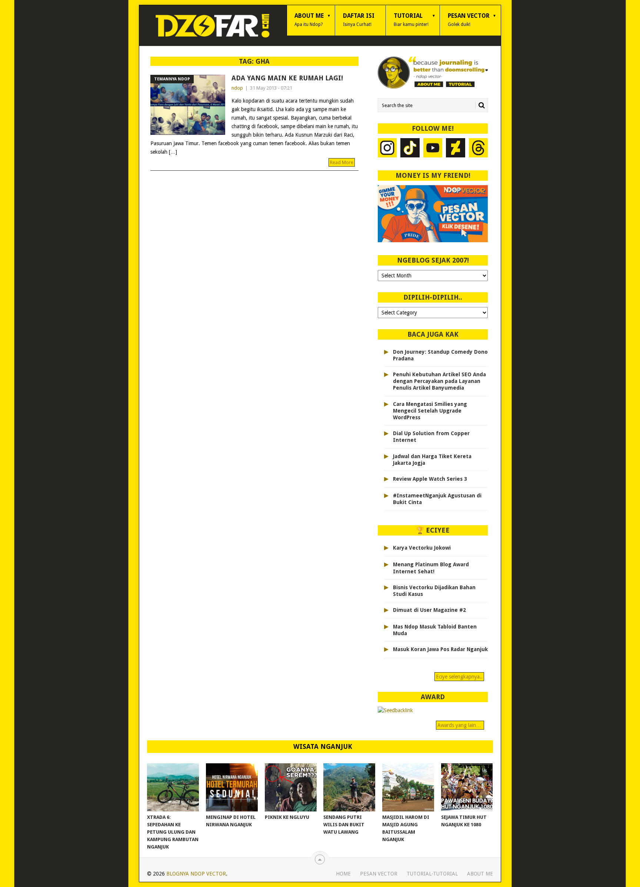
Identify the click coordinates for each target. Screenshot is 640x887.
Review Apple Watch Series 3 (430, 479)
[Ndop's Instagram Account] (387, 148)
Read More (341, 162)
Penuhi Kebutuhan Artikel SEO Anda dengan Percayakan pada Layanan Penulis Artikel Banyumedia (439, 381)
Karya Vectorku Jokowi (422, 548)
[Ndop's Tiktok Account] (410, 148)
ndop (237, 88)
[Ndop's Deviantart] (455, 148)
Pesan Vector (469, 19)
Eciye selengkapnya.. (459, 677)
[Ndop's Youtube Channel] (433, 148)
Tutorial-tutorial (432, 874)
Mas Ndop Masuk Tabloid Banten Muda (435, 630)
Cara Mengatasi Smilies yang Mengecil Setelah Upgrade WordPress (430, 410)
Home (343, 874)
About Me (309, 19)
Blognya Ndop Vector (196, 874)
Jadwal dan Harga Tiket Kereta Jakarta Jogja (432, 459)
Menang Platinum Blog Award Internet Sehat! (431, 567)
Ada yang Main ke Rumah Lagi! (287, 78)
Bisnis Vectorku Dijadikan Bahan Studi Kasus (434, 590)
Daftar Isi (358, 19)
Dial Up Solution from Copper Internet (431, 436)
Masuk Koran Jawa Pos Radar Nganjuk (440, 649)
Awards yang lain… (460, 725)
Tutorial (411, 19)
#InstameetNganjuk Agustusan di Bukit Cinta (437, 499)
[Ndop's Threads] (478, 148)
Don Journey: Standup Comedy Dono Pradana (440, 355)
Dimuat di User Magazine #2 (429, 610)
